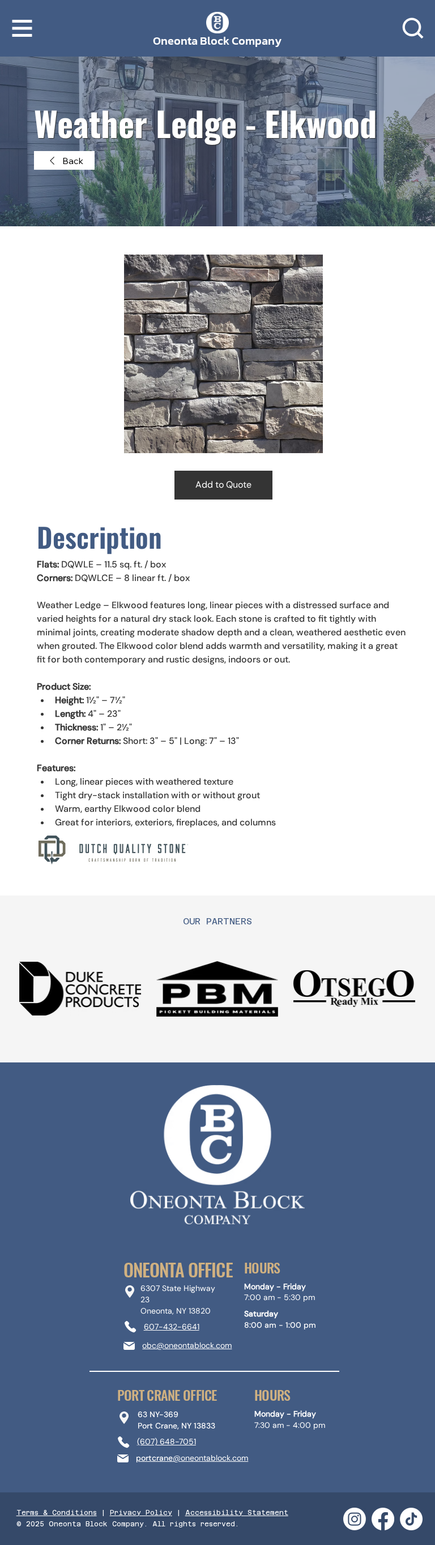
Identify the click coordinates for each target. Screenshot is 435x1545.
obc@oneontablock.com (187, 1345)
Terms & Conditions (56, 1513)
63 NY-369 (158, 1414)
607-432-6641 (171, 1327)
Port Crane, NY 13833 (176, 1426)
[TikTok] (411, 1519)
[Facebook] (383, 1519)
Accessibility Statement (236, 1513)
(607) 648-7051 (166, 1441)
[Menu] (23, 28)
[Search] (413, 28)
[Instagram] (354, 1519)
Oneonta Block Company (217, 40)
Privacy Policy (141, 1513)
